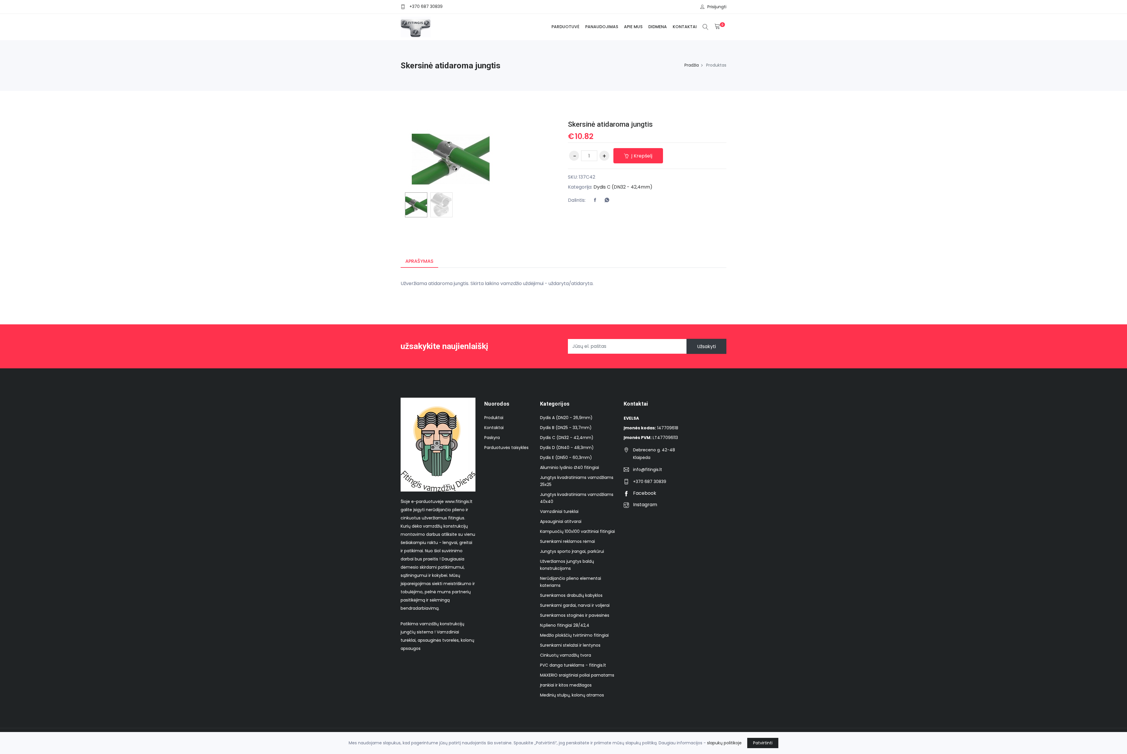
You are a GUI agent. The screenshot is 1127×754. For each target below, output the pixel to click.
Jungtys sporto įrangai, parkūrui (572, 551)
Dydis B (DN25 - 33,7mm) (566, 428)
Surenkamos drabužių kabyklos (571, 595)
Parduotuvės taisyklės (506, 447)
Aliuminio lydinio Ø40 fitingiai (569, 467)
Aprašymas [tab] (419, 261)
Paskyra (492, 437)
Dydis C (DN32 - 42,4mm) (622, 187)
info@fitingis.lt (647, 469)
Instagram (644, 504)
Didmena (657, 27)
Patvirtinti (762, 743)
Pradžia (691, 65)
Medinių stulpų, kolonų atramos (572, 695)
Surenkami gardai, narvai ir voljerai (575, 605)
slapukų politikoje (724, 743)
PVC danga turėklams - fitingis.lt (573, 665)
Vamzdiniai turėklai (559, 511)
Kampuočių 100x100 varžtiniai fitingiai (577, 531)
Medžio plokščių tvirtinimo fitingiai (574, 635)
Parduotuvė (565, 27)
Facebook (644, 493)
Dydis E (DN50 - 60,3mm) (566, 457)
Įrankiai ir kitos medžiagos (566, 685)
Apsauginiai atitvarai (560, 521)
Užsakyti (706, 346)
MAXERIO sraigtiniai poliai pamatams (577, 675)
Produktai (493, 418)
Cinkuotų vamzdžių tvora (565, 655)
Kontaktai (685, 27)
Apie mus (633, 27)
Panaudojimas (601, 27)
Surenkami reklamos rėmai (567, 541)
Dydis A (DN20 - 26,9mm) (566, 418)
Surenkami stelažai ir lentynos (570, 645)
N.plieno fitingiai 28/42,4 (564, 625)
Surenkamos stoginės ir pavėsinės (574, 615)
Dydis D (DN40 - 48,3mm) (567, 447)
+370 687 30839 (426, 6)
